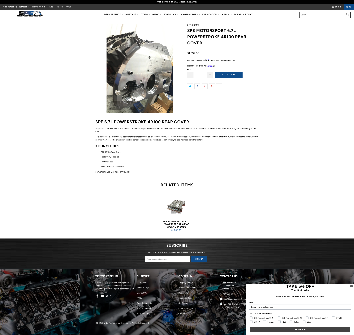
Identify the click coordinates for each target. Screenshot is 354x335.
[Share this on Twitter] (190, 86)
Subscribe (300, 329)
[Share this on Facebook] (197, 86)
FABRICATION (210, 14)
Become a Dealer (185, 298)
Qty (189, 69)
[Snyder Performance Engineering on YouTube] (102, 296)
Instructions (142, 282)
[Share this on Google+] (212, 86)
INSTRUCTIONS (38, 7)
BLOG (51, 7)
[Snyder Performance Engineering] (30, 14)
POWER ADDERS (189, 14)
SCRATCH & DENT (243, 14)
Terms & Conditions (186, 287)
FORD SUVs (170, 14)
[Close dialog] (351, 286)
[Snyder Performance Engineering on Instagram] (107, 296)
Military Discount (185, 308)
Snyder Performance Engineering (116, 323)
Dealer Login (183, 293)
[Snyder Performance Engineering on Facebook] (97, 296)
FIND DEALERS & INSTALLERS (16, 7)
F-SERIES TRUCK (112, 14)
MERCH (226, 14)
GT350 (144, 14)
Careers (181, 313)
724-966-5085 (229, 294)
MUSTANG (131, 14)
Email (251, 302)
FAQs (68, 7)
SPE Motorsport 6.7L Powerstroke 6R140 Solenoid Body (176, 207)
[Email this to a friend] (219, 86)
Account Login (143, 287)
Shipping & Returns (186, 282)
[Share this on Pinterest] (205, 86)
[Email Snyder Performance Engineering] (112, 296)
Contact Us (142, 293)
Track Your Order (144, 308)
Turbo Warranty (143, 313)
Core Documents (144, 303)
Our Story (182, 303)
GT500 (156, 14)
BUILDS (60, 7)
